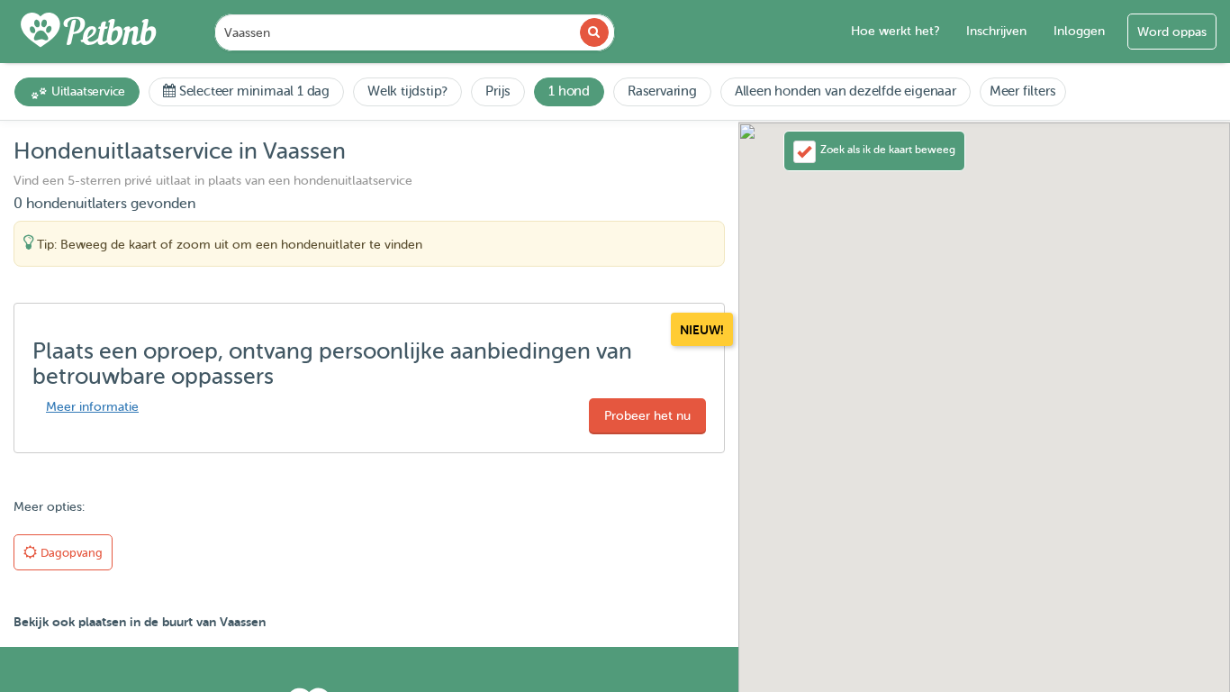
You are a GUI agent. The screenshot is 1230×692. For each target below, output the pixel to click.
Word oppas (1172, 32)
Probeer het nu (647, 416)
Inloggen (1079, 31)
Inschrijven (996, 31)
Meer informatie (92, 407)
